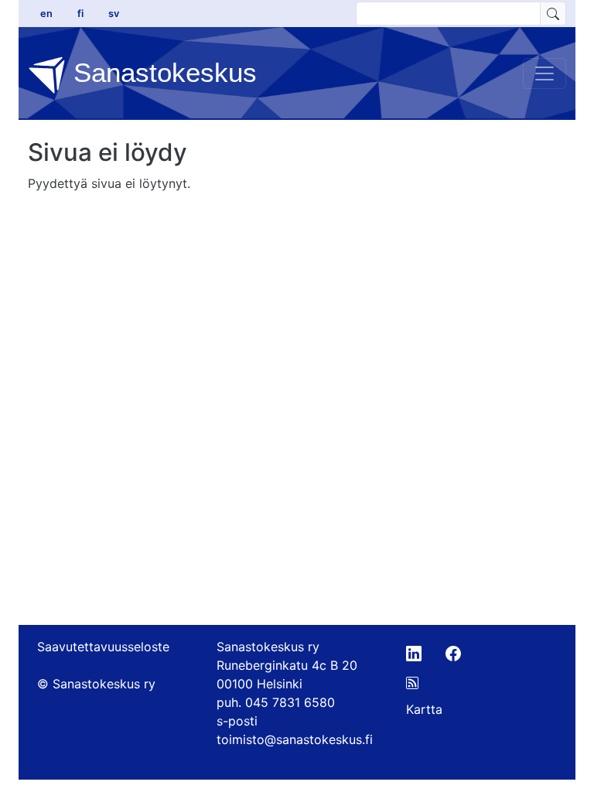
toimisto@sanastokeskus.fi (295, 739)
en (46, 13)
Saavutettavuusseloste (103, 646)
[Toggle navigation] (544, 73)
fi (80, 13)
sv (113, 13)
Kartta (424, 709)
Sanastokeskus (161, 72)
